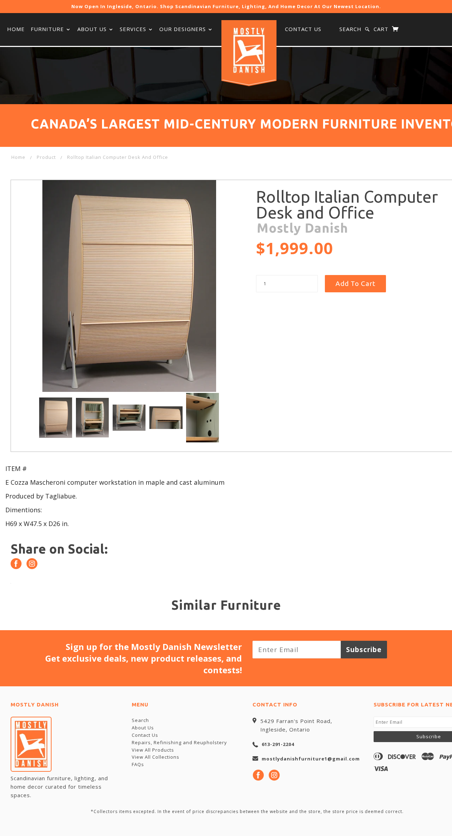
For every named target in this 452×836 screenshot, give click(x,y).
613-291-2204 (278, 744)
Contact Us (303, 28)
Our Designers (183, 28)
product (46, 157)
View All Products (153, 750)
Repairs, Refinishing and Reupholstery (179, 742)
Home (16, 28)
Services (134, 28)
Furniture (48, 28)
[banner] (248, 50)
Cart (382, 28)
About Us (92, 28)
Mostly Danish (302, 228)
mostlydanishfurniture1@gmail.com (311, 759)
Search (350, 28)
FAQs (138, 764)
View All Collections (155, 757)
